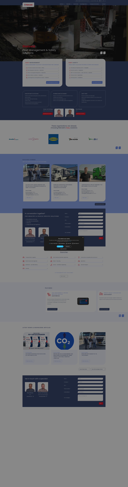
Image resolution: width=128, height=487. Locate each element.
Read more (69, 241)
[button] (64, 248)
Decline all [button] (68, 246)
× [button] (82, 237)
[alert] (64, 243)
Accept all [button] (60, 246)
